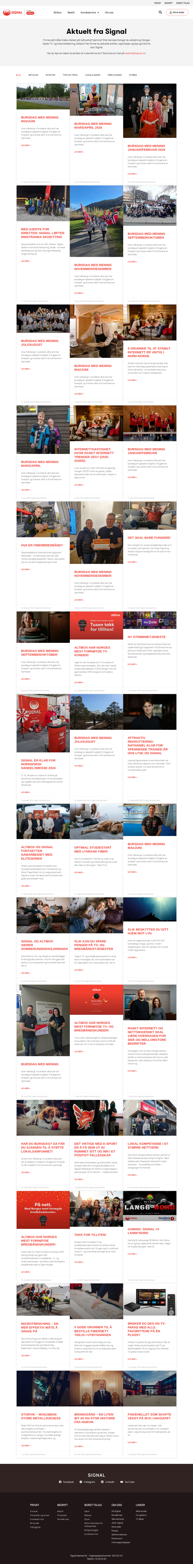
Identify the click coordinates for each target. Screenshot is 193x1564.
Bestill (71, 12)
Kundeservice (88, 12)
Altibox (58, 12)
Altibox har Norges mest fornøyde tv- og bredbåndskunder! (94, 1026)
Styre (87, 1519)
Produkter (62, 1515)
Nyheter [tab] (50, 74)
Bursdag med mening (40, 1064)
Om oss (109, 12)
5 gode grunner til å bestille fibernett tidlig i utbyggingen (93, 1330)
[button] (160, 12)
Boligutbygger (91, 1530)
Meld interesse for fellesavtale (93, 1524)
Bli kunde (34, 1523)
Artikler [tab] (33, 74)
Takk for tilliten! (90, 1234)
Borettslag (183, 3)
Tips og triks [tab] (70, 74)
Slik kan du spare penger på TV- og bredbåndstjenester (93, 945)
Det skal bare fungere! (149, 537)
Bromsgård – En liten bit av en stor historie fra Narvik (94, 1418)
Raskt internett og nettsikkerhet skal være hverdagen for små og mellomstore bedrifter (147, 1035)
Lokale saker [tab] (92, 74)
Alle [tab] (18, 74)
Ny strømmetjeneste (147, 637)
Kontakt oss (63, 1519)
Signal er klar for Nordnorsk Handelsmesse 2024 (38, 764)
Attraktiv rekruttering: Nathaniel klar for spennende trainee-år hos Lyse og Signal (148, 745)
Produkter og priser (40, 1515)
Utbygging (35, 1527)
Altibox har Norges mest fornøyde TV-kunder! (92, 651)
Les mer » (26, 145)
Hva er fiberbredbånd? (42, 545)
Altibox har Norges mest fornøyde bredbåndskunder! (39, 1240)
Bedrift (169, 3)
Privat (157, 3)
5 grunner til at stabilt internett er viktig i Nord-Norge (149, 352)
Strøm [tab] (133, 74)
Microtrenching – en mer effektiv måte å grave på (39, 1327)
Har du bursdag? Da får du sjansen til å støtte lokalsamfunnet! (43, 1147)
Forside (34, 1511)
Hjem (86, 1511)
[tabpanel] (96, 770)
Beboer (88, 1515)
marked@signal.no (135, 53)
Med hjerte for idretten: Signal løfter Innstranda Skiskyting (42, 232)
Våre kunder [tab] (115, 74)
